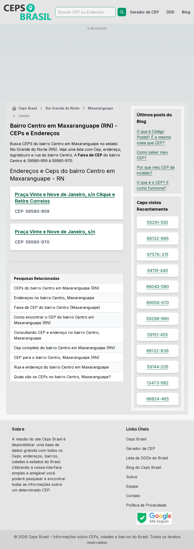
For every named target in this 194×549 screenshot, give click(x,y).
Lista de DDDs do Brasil (147, 458)
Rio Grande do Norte (62, 108)
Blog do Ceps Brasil (143, 467)
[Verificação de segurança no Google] (154, 518)
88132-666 (158, 238)
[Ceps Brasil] (27, 12)
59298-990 (157, 318)
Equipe (132, 486)
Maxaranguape (100, 108)
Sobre (131, 476)
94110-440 (157, 270)
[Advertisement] (97, 65)
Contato (133, 495)
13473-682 (158, 382)
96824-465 (157, 398)
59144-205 (157, 366)
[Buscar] (122, 12)
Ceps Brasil (27, 108)
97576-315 (157, 254)
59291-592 (157, 222)
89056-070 (157, 302)
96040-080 (157, 286)
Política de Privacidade (146, 505)
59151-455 (157, 334)
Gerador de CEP (140, 448)
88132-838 (157, 350)
